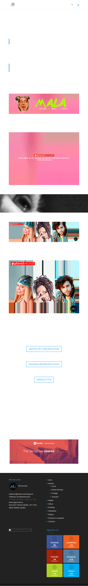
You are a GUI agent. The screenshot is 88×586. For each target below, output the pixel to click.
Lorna (54, 486)
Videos (50, 504)
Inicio (50, 480)
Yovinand (55, 497)
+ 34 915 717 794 (29, 499)
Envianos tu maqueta (56, 518)
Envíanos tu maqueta (43, 418)
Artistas (51, 483)
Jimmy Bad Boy (57, 490)
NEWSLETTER (44, 379)
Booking (51, 507)
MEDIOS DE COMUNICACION (44, 348)
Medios (51, 514)
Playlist (50, 500)
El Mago (55, 493)
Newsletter (52, 511)
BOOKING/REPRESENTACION (44, 364)
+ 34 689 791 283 (15, 499)
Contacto (51, 521)
